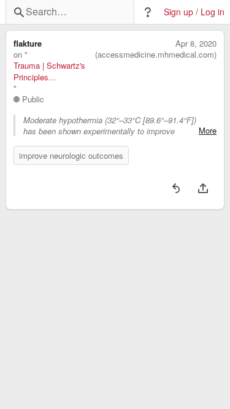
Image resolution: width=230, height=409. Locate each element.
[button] (147, 12)
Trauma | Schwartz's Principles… (49, 71)
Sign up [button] (178, 12)
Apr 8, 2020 (196, 43)
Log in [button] (212, 12)
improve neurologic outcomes (71, 155)
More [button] (208, 130)
